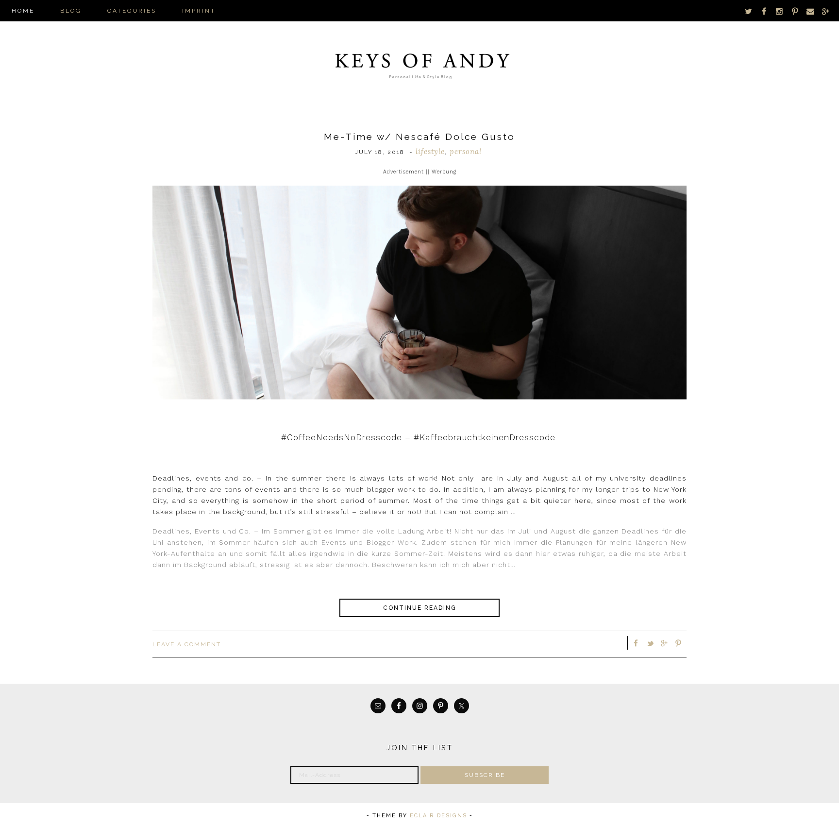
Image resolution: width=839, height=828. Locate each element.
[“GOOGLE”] (825, 11)
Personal (466, 151)
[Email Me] (810, 11)
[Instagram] (779, 11)
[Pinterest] (795, 11)
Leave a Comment (186, 644)
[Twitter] (748, 11)
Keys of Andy (419, 63)
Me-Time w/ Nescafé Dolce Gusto (419, 136)
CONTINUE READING (419, 607)
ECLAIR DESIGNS (438, 815)
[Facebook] (764, 11)
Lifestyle (430, 151)
